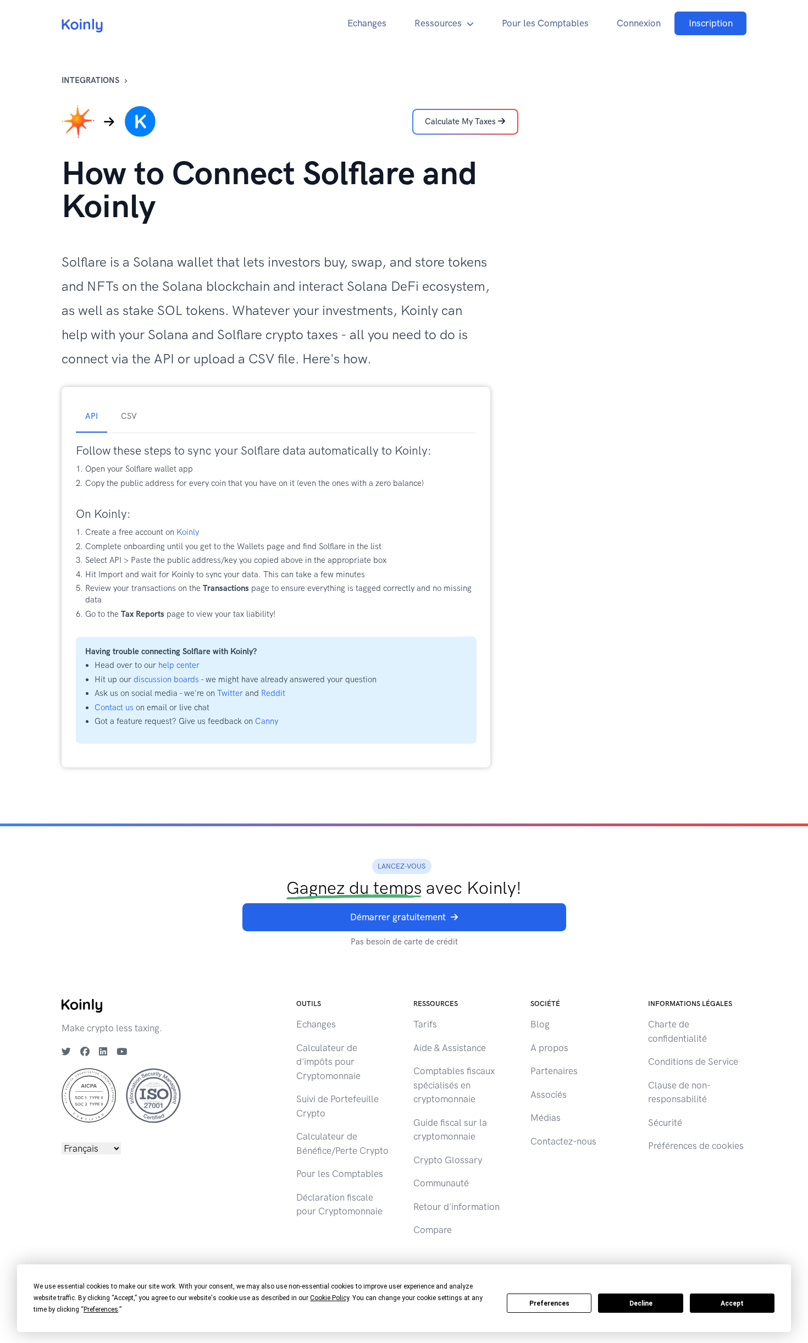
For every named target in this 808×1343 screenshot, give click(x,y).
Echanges (366, 23)
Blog (540, 1024)
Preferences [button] (101, 1309)
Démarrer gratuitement (398, 916)
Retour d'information (456, 1206)
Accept (732, 1303)
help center (179, 665)
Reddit (273, 693)
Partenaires (554, 1070)
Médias (545, 1117)
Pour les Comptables (545, 23)
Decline (640, 1303)
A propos (549, 1047)
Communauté (441, 1183)
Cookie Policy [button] (329, 1298)
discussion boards (166, 679)
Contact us (114, 707)
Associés (548, 1094)
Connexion (639, 23)
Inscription (711, 23)
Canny (266, 721)
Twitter (230, 693)
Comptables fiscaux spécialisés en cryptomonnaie (454, 1084)
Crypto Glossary (447, 1159)
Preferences (549, 1303)
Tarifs (425, 1024)
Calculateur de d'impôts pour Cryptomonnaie (328, 1061)
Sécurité (665, 1122)
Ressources (438, 23)
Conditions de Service (693, 1061)
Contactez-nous (563, 1141)
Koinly (187, 532)
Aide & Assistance (449, 1047)
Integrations (90, 80)
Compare (432, 1229)
